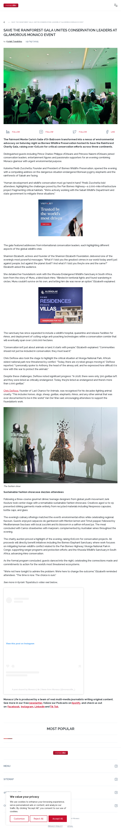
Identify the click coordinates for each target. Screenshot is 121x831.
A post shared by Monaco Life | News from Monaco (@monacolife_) (43, 689)
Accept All (58, 819)
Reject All (38, 819)
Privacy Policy (55, 826)
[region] (38, 808)
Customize (19, 819)
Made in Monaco (72, 818)
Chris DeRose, (11, 390)
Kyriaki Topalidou (14, 41)
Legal (70, 826)
